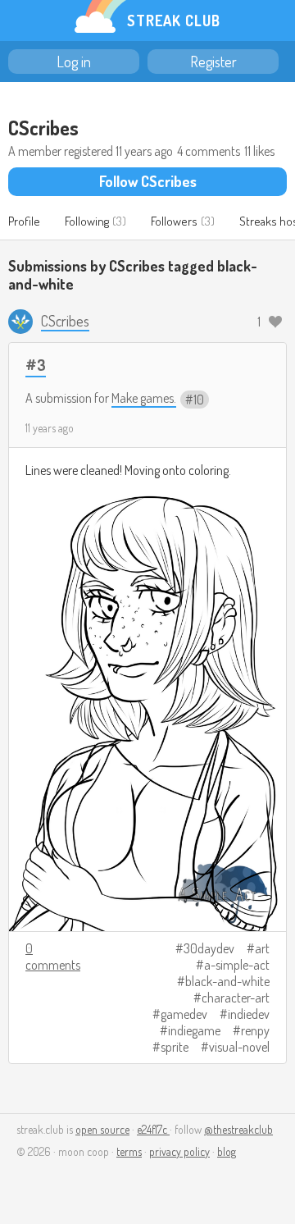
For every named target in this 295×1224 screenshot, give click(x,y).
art (262, 948)
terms (129, 1151)
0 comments (52, 956)
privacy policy (179, 1151)
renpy (255, 1030)
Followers (174, 221)
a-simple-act (237, 965)
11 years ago (49, 428)
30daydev (209, 948)
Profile (24, 221)
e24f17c (153, 1129)
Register (213, 62)
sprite (174, 1047)
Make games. (143, 398)
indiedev (249, 1014)
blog (226, 1151)
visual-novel (239, 1047)
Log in (74, 62)
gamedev (184, 1014)
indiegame (194, 1030)
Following (87, 221)
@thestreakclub (238, 1129)
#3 (35, 364)
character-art (236, 997)
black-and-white (227, 981)
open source (102, 1129)
